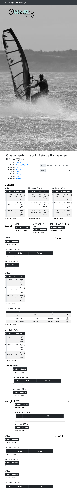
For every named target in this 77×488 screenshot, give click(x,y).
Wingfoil (19, 174)
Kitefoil (18, 178)
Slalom (18, 169)
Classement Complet (10, 218)
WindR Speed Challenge (15, 2)
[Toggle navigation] (69, 2)
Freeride (10, 226)
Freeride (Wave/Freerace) (25, 165)
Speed (18, 172)
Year (42, 171)
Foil (17, 167)
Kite (17, 176)
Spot (43, 166)
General (18, 163)
